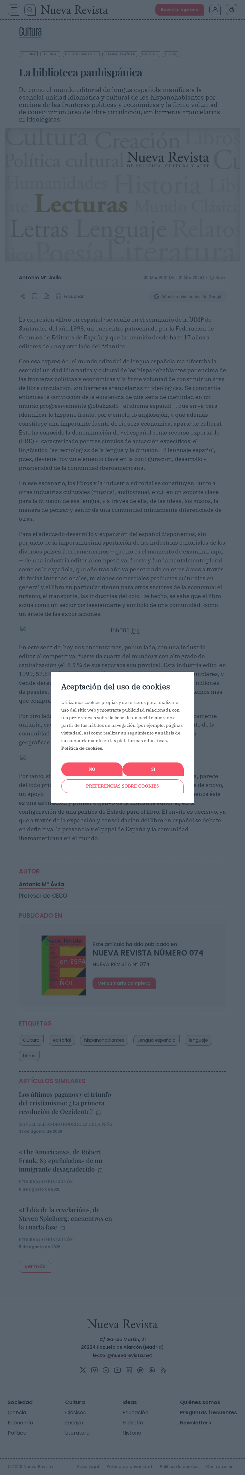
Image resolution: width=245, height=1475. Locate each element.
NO (92, 769)
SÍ (153, 769)
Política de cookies (81, 748)
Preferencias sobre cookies (122, 786)
